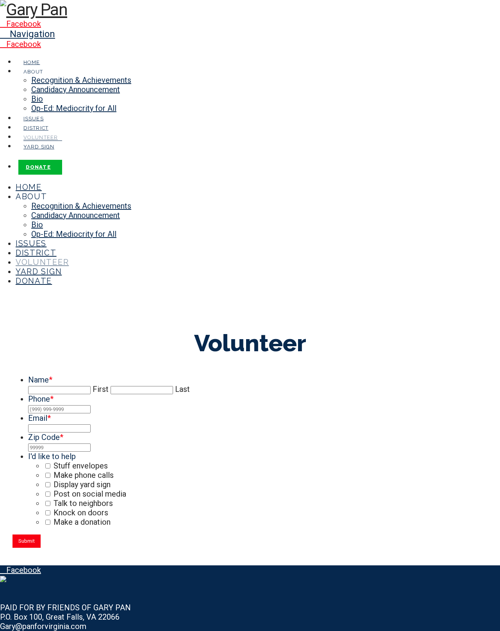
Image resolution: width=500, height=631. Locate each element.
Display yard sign (82, 484)
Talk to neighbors (83, 503)
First (101, 389)
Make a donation (82, 522)
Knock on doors (81, 512)
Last (182, 389)
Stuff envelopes (81, 465)
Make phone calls (84, 475)
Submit (26, 541)
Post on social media (90, 494)
